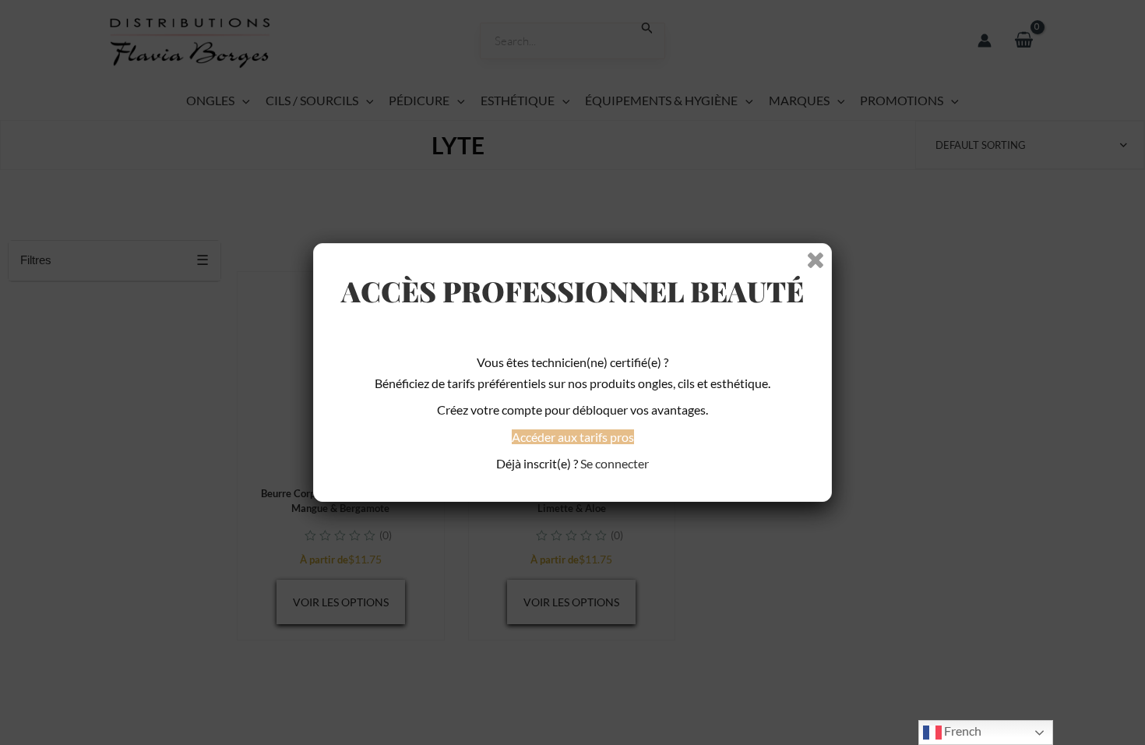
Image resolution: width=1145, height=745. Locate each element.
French (961, 730)
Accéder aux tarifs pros (573, 436)
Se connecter (614, 463)
